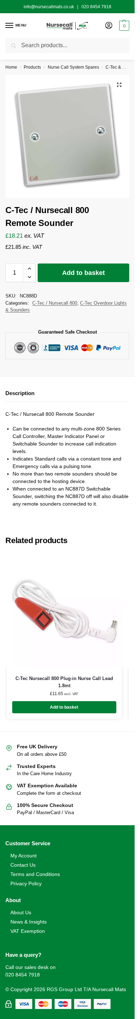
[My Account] (108, 26)
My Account (23, 855)
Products (32, 67)
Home (11, 67)
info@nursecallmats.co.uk (49, 6)
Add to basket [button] (64, 707)
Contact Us (23, 865)
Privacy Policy (26, 883)
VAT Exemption (27, 931)
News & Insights (28, 922)
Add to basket (83, 272)
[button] (123, 26)
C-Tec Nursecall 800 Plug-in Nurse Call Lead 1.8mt (64, 682)
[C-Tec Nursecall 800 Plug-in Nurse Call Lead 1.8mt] (64, 611)
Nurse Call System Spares (73, 67)
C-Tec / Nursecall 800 (54, 303)
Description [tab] (19, 393)
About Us (20, 912)
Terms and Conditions (35, 874)
